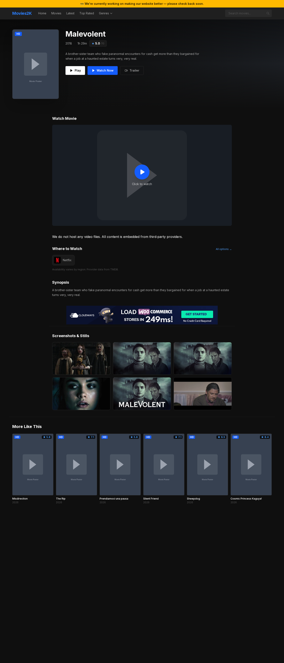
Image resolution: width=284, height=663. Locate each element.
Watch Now (105, 70)
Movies (56, 13)
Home (42, 13)
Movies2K (22, 13)
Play (78, 70)
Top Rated (86, 13)
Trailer (134, 70)
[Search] (268, 13)
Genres (104, 13)
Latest (70, 13)
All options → (224, 249)
